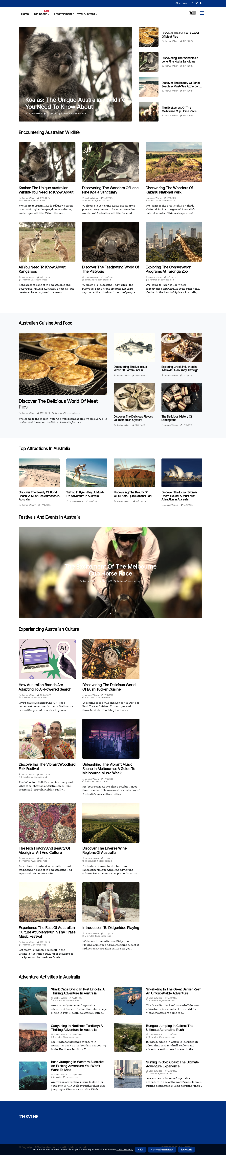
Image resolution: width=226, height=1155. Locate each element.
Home (25, 14)
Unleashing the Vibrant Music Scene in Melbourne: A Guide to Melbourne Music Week (108, 768)
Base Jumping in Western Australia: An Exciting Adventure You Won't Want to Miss (77, 1066)
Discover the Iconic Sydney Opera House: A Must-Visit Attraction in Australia (179, 495)
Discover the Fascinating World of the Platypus (110, 269)
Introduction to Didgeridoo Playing (110, 927)
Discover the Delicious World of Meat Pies (58, 404)
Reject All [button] (186, 1149)
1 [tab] (110, 613)
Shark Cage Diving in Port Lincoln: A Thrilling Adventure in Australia (78, 991)
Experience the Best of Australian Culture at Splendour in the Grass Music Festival (47, 932)
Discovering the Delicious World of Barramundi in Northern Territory (130, 370)
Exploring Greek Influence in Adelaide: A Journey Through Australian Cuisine (180, 370)
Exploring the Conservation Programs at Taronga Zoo (168, 269)
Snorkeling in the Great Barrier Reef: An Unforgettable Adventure (174, 991)
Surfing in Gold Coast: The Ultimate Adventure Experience (172, 1064)
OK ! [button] (140, 1149)
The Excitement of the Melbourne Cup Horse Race (179, 109)
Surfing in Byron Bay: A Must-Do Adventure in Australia (85, 494)
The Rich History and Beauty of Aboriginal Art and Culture (44, 850)
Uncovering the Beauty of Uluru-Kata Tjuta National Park (133, 494)
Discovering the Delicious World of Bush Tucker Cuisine (109, 687)
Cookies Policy (124, 1149)
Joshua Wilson (35, 113)
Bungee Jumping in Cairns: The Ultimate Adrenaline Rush (169, 1028)
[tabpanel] (110, 572)
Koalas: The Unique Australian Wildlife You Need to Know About (75, 103)
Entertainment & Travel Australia (74, 14)
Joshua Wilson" (29, 505)
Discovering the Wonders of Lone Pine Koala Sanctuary (180, 59)
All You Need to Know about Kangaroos (42, 269)
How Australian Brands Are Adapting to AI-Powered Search (45, 687)
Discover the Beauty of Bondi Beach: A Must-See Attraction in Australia (182, 86)
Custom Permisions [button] (162, 1149)
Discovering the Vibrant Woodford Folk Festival (47, 766)
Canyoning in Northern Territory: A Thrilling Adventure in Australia (77, 1028)
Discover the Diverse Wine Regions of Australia (104, 850)
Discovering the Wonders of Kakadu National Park (169, 190)
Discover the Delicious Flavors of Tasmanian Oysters (133, 418)
